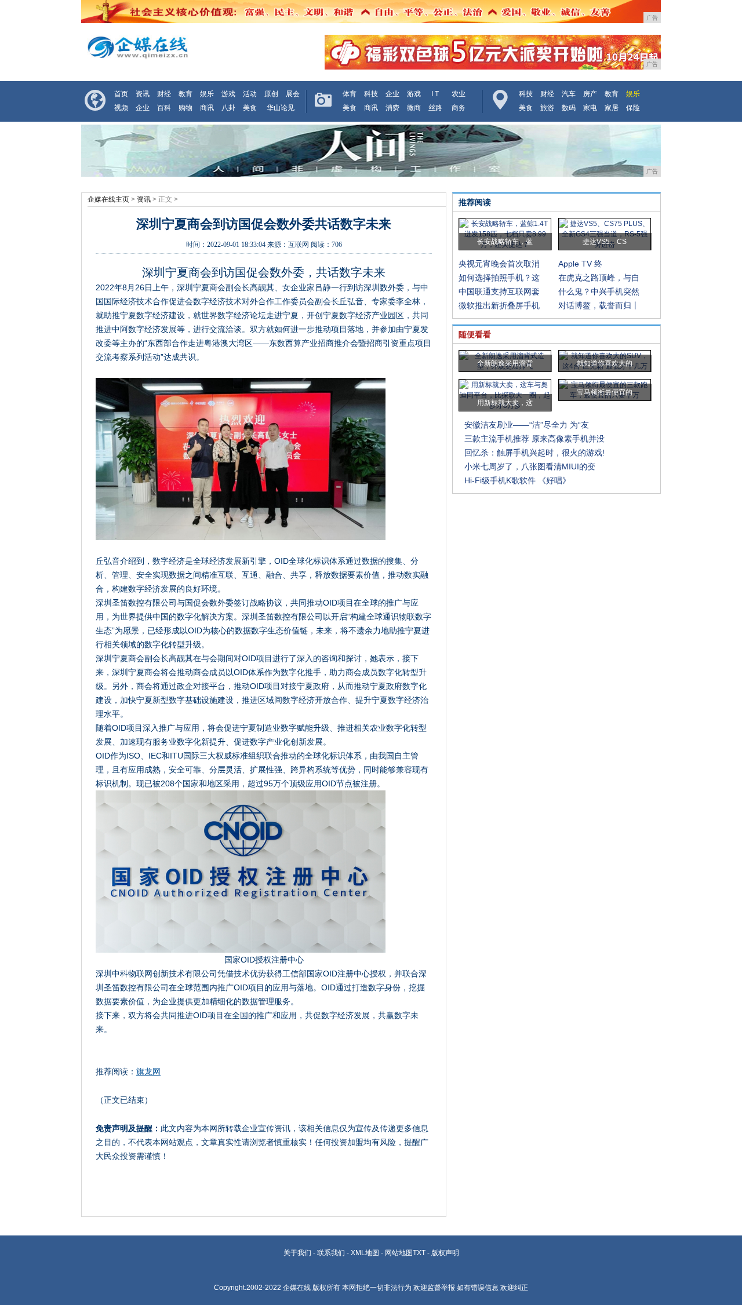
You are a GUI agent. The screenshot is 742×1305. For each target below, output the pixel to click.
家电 (590, 108)
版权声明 (445, 1253)
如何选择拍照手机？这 (499, 277)
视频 (121, 108)
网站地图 (399, 1253)
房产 (590, 94)
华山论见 (280, 108)
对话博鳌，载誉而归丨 (598, 305)
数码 (569, 108)
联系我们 (331, 1253)
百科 (164, 108)
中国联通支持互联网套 (499, 291)
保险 (633, 108)
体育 (350, 94)
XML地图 (365, 1253)
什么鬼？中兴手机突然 (598, 291)
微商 (414, 108)
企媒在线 (297, 1288)
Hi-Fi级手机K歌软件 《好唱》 (517, 480)
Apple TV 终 (580, 263)
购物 (185, 108)
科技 (371, 94)
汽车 (569, 94)
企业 (143, 108)
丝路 (435, 108)
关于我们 (297, 1253)
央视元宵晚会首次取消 (499, 263)
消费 (392, 108)
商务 (458, 108)
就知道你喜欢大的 (604, 363)
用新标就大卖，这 (505, 403)
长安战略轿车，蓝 (505, 242)
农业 (458, 94)
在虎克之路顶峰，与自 (598, 277)
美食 (250, 108)
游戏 (228, 94)
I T (435, 94)
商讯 (207, 108)
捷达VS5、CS (605, 242)
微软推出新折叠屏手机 (499, 305)
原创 (271, 94)
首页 (121, 94)
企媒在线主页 (108, 199)
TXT (419, 1253)
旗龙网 (148, 1071)
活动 (250, 94)
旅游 (547, 108)
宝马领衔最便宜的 (604, 392)
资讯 (143, 94)
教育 (185, 94)
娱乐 (207, 94)
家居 (612, 108)
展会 (293, 94)
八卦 (228, 108)
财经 (164, 94)
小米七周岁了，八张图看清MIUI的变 (529, 466)
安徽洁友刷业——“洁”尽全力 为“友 (526, 424)
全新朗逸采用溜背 (505, 363)
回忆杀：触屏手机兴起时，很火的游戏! (534, 452)
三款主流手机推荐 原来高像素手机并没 (534, 438)
